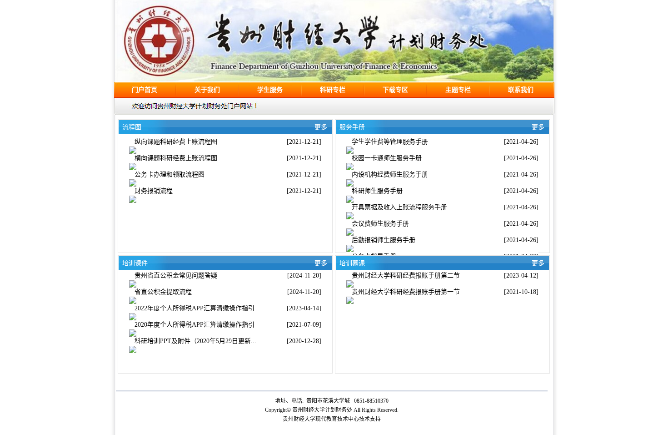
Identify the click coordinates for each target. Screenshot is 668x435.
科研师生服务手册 (377, 190)
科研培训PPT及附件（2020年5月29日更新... (195, 341)
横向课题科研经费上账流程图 (176, 158)
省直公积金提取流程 (163, 291)
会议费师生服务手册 (380, 223)
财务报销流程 (154, 190)
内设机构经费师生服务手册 (390, 174)
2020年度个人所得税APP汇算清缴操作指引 (194, 324)
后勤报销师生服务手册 (383, 240)
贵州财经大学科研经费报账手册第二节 (406, 275)
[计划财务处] (334, 79)
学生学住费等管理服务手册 (390, 141)
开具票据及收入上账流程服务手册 (399, 207)
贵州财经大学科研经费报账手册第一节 (406, 291)
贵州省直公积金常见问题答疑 (176, 275)
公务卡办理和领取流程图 (169, 174)
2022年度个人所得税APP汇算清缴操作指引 (194, 308)
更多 (538, 127)
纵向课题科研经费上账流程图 (176, 141)
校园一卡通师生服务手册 (387, 158)
